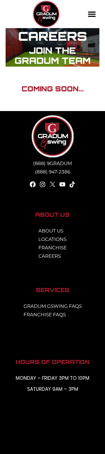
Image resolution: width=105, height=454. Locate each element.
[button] (92, 14)
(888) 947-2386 (52, 172)
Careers (49, 256)
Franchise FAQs (45, 314)
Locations (52, 239)
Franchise (52, 247)
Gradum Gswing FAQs (53, 306)
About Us (50, 231)
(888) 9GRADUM (52, 163)
